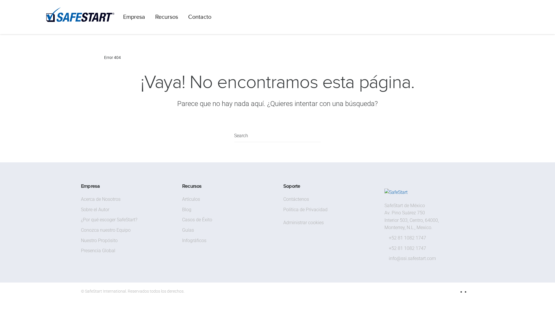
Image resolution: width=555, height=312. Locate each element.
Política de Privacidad (305, 209)
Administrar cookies (303, 222)
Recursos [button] (166, 17)
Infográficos (194, 240)
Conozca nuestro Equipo (106, 230)
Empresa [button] (134, 17)
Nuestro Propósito (99, 240)
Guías (188, 230)
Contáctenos (296, 199)
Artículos (191, 199)
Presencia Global (98, 250)
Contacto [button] (199, 17)
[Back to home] (80, 17)
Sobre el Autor (95, 209)
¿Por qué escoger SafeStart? (109, 219)
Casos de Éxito (197, 219)
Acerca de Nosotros (101, 199)
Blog (186, 209)
